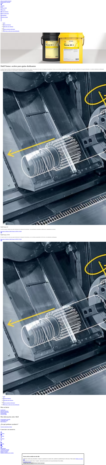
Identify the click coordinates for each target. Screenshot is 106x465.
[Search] (53, 19)
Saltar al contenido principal (5, 1)
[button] (53, 8)
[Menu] (53, 20)
